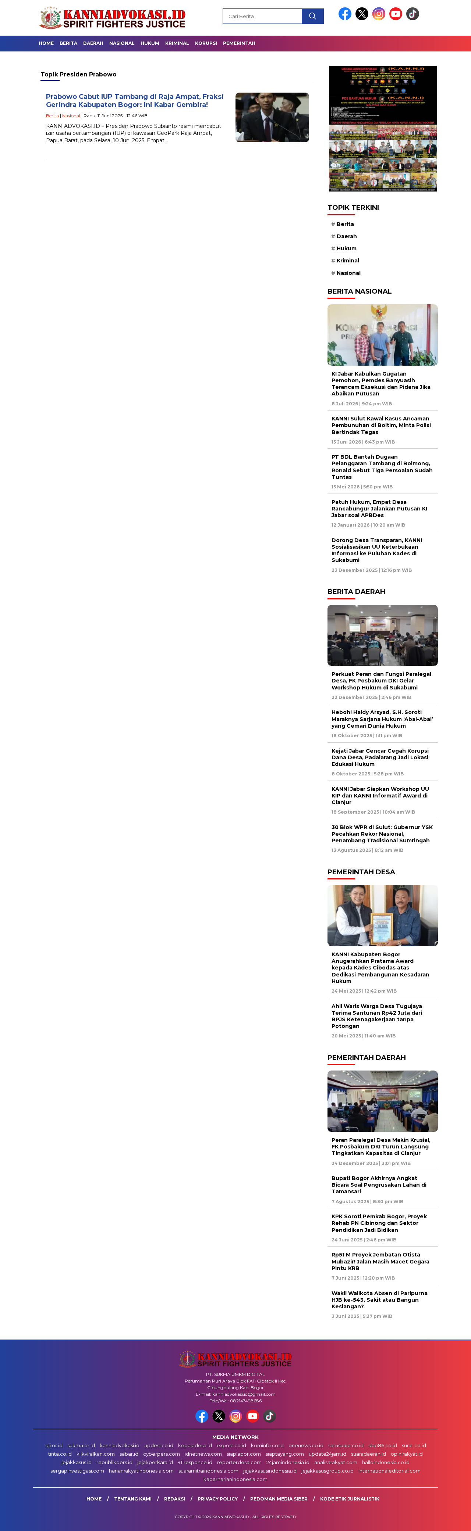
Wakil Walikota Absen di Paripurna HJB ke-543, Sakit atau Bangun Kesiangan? (380, 1300)
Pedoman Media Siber (279, 1499)
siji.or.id (54, 1445)
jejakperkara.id (155, 1462)
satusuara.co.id (346, 1445)
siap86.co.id (382, 1445)
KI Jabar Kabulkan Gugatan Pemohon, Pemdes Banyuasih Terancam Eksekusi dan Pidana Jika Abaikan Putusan (381, 383)
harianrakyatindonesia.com (141, 1471)
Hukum (150, 43)
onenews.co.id (305, 1445)
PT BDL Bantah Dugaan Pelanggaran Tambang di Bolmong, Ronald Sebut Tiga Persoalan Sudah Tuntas (382, 466)
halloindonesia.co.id (386, 1462)
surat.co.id (414, 1445)
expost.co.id (231, 1445)
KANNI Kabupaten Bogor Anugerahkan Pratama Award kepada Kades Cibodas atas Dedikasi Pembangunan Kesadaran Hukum (380, 968)
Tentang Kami (133, 1499)
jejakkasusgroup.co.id (327, 1471)
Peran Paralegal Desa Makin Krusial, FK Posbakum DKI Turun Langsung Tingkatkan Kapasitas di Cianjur (381, 1147)
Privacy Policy (218, 1499)
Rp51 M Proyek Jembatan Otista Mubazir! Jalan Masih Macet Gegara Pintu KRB (380, 1261)
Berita (68, 43)
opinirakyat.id (407, 1454)
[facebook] (346, 18)
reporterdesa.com (239, 1462)
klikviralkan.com (96, 1454)
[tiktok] (412, 18)
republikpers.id (114, 1462)
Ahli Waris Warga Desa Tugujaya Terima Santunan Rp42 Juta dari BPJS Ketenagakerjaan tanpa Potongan (377, 1016)
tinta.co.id (60, 1454)
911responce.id (195, 1462)
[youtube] (397, 18)
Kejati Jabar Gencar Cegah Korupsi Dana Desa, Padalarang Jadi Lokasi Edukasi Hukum (380, 757)
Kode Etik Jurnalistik (349, 1499)
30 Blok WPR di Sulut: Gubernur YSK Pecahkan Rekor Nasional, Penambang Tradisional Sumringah (382, 834)
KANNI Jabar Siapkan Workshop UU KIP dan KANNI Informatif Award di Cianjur (380, 796)
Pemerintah (239, 43)
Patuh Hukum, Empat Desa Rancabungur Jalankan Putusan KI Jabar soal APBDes (379, 509)
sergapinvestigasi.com (77, 1471)
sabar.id (129, 1454)
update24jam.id (327, 1454)
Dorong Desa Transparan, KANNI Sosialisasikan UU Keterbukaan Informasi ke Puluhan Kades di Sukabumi (377, 550)
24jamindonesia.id (287, 1462)
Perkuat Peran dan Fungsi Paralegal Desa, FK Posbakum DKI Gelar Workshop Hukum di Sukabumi (381, 681)
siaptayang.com (285, 1454)
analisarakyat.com (335, 1462)
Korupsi (206, 43)
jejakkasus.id (76, 1462)
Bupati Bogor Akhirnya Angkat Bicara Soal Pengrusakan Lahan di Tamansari (379, 1185)
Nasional (122, 43)
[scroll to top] (451, 1519)
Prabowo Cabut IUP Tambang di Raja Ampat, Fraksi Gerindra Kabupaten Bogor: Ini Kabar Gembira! (135, 101)
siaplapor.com (244, 1454)
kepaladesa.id (195, 1445)
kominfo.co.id (267, 1445)
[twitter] (363, 18)
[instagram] (380, 18)
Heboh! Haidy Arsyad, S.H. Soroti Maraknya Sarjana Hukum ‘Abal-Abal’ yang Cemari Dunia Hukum (382, 719)
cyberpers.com (161, 1454)
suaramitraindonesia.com (208, 1471)
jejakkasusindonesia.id (270, 1471)
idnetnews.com (203, 1454)
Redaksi (174, 1499)
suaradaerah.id (368, 1454)
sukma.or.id (81, 1445)
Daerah (93, 43)
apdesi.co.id (158, 1445)
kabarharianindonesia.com (235, 1479)
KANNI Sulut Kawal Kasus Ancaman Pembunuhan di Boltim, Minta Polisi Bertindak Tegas (381, 425)
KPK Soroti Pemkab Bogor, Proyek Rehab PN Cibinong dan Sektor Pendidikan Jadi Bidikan (379, 1223)
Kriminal (177, 43)
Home (46, 43)
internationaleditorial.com (389, 1471)
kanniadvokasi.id (119, 1445)
